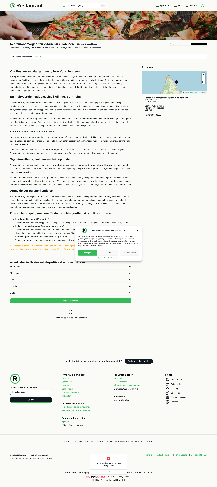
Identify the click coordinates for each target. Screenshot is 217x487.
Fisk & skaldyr (61, 48)
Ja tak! (31, 400)
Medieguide (119, 378)
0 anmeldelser (91, 44)
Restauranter (15, 48)
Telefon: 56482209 (153, 115)
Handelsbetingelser (163, 455)
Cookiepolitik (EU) (199, 455)
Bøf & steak (36, 48)
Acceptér (87, 253)
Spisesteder (67, 382)
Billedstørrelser (120, 382)
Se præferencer (129, 253)
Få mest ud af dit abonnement (127, 385)
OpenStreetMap (194, 92)
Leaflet (186, 92)
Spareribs (78, 48)
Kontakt (148, 455)
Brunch (45, 48)
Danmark (28, 56)
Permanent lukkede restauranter (76, 410)
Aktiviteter (66, 396)
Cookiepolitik (102, 258)
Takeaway (26, 48)
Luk (108, 472)
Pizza (70, 48)
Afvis (108, 253)
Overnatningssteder (70, 392)
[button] (138, 230)
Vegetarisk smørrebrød (92, 48)
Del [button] (180, 44)
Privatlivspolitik (113, 258)
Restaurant (29, 5)
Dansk (51, 48)
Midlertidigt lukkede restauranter (76, 407)
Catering (65, 385)
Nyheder (65, 422)
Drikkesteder (67, 389)
